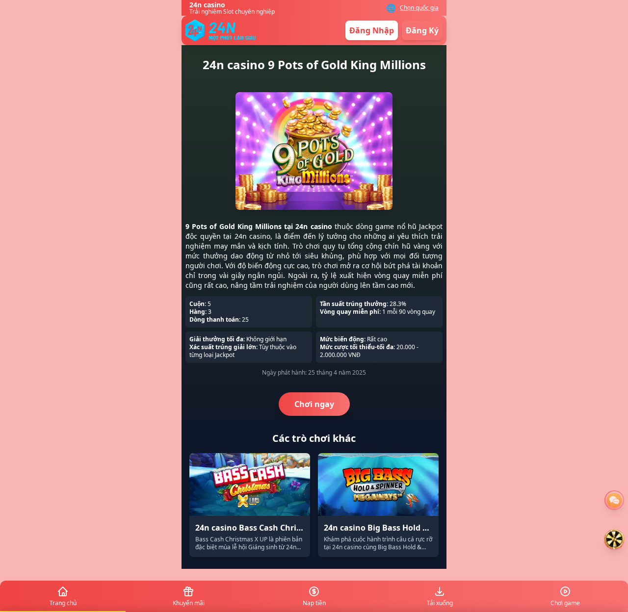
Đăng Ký (422, 30)
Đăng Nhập (371, 30)
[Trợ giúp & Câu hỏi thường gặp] (614, 500)
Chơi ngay (314, 404)
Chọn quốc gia (419, 8)
